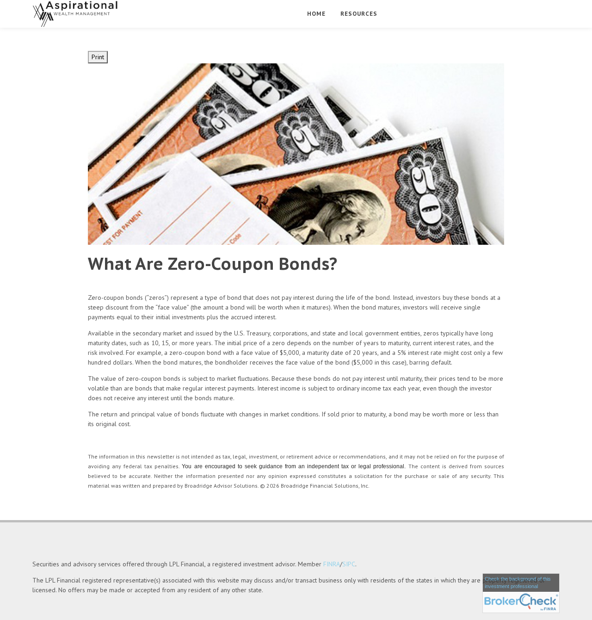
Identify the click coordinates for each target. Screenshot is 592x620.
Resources (358, 13)
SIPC (348, 564)
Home (316, 13)
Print (98, 57)
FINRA (331, 564)
